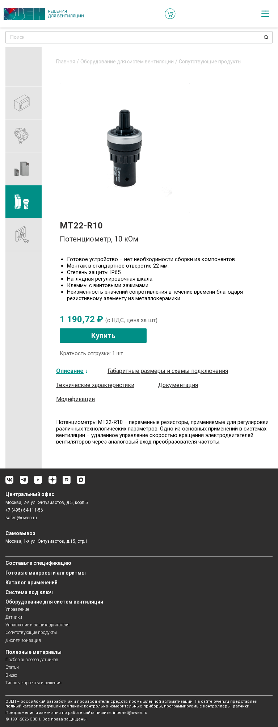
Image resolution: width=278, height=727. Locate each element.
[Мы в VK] (9, 482)
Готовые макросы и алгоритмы (45, 573)
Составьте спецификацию (38, 563)
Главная (65, 61)
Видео (11, 675)
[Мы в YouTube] (38, 482)
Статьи (12, 667)
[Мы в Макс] (81, 482)
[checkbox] (265, 14)
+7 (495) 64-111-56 (24, 510)
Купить (103, 335)
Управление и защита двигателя (37, 624)
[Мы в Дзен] (52, 482)
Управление (17, 609)
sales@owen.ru (21, 517)
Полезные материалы (33, 652)
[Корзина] (170, 13)
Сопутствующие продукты (210, 61)
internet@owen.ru (130, 712)
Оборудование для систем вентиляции (127, 61)
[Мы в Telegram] (24, 482)
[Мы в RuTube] (67, 482)
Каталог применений (31, 582)
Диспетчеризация (23, 640)
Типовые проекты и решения (33, 682)
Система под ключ (29, 592)
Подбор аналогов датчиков (31, 659)
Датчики (13, 617)
